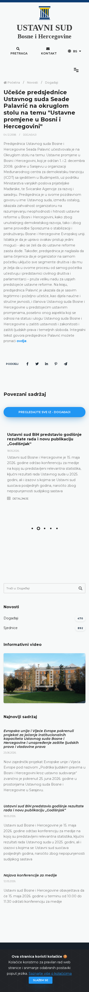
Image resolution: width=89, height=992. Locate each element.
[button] (32, 528)
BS (75, 51)
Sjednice (11, 628)
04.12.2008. (10, 134)
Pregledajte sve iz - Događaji (44, 412)
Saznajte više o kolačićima (50, 973)
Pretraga (19, 53)
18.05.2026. (13, 450)
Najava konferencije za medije (30, 875)
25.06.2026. (10, 752)
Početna (13, 82)
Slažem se (40, 980)
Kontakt (49, 53)
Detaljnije (20, 498)
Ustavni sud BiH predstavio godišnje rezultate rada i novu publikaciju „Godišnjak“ (44, 439)
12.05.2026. (10, 881)
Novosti (32, 82)
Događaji (51, 82)
